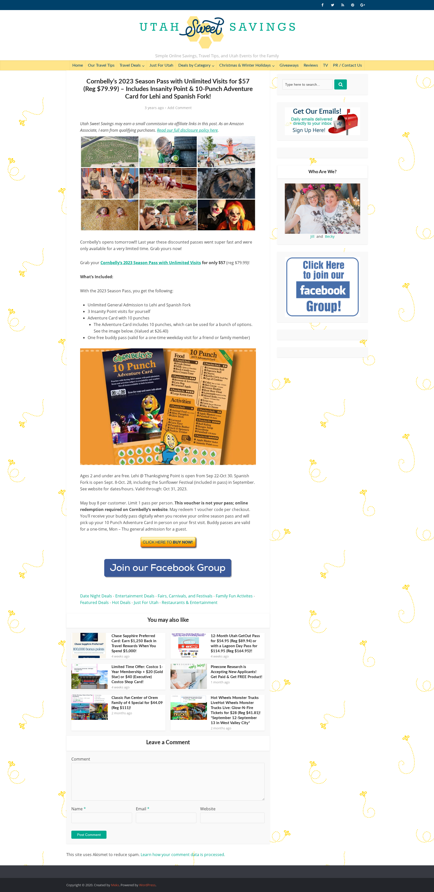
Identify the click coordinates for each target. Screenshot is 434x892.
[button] (248, 143)
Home (77, 65)
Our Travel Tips (101, 65)
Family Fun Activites (234, 596)
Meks (115, 885)
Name (78, 809)
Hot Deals (121, 602)
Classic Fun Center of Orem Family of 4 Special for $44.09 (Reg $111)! (137, 703)
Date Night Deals (96, 596)
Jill (312, 236)
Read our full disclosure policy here (187, 130)
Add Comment (180, 108)
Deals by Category (194, 65)
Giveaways (289, 65)
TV (325, 65)
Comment (80, 759)
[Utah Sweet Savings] (217, 33)
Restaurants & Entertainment (190, 602)
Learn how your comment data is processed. (183, 854)
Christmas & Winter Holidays (245, 65)
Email (142, 809)
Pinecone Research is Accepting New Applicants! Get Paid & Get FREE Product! (236, 672)
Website (207, 809)
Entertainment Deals (134, 596)
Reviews (311, 65)
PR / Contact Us (347, 65)
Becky (330, 236)
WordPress (147, 885)
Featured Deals (94, 602)
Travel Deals (130, 65)
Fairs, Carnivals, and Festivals (185, 596)
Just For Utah (161, 65)
